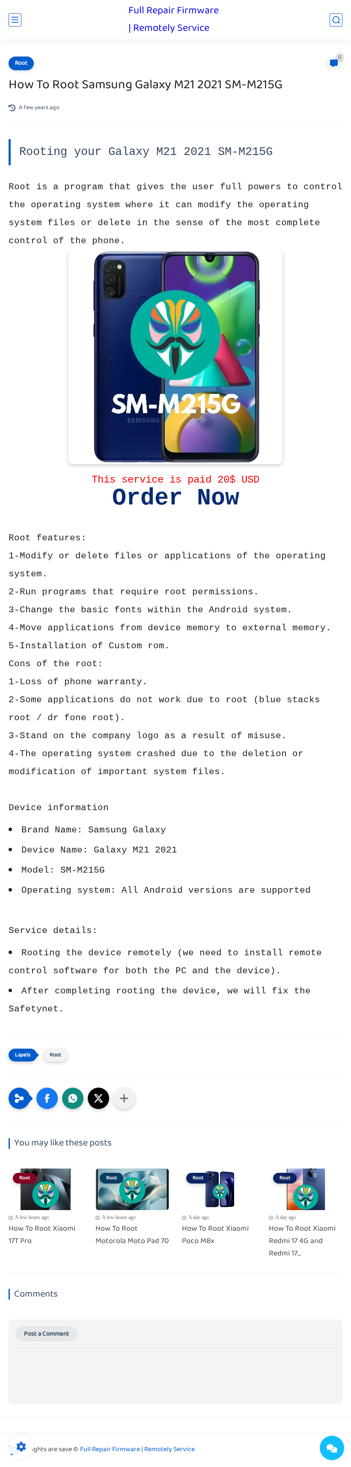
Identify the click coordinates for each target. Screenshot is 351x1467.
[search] (336, 20)
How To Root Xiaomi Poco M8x (215, 1235)
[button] (47, 1098)
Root (21, 63)
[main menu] (15, 20)
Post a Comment (46, 1334)
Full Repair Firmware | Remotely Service (173, 19)
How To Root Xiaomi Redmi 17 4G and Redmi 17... (302, 1241)
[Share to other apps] (124, 1098)
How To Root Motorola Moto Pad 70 (132, 1235)
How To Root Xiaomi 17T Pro (42, 1235)
